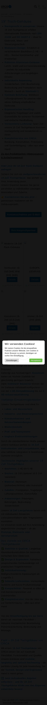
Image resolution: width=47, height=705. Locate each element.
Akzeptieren (36, 360)
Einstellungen (11, 360)
